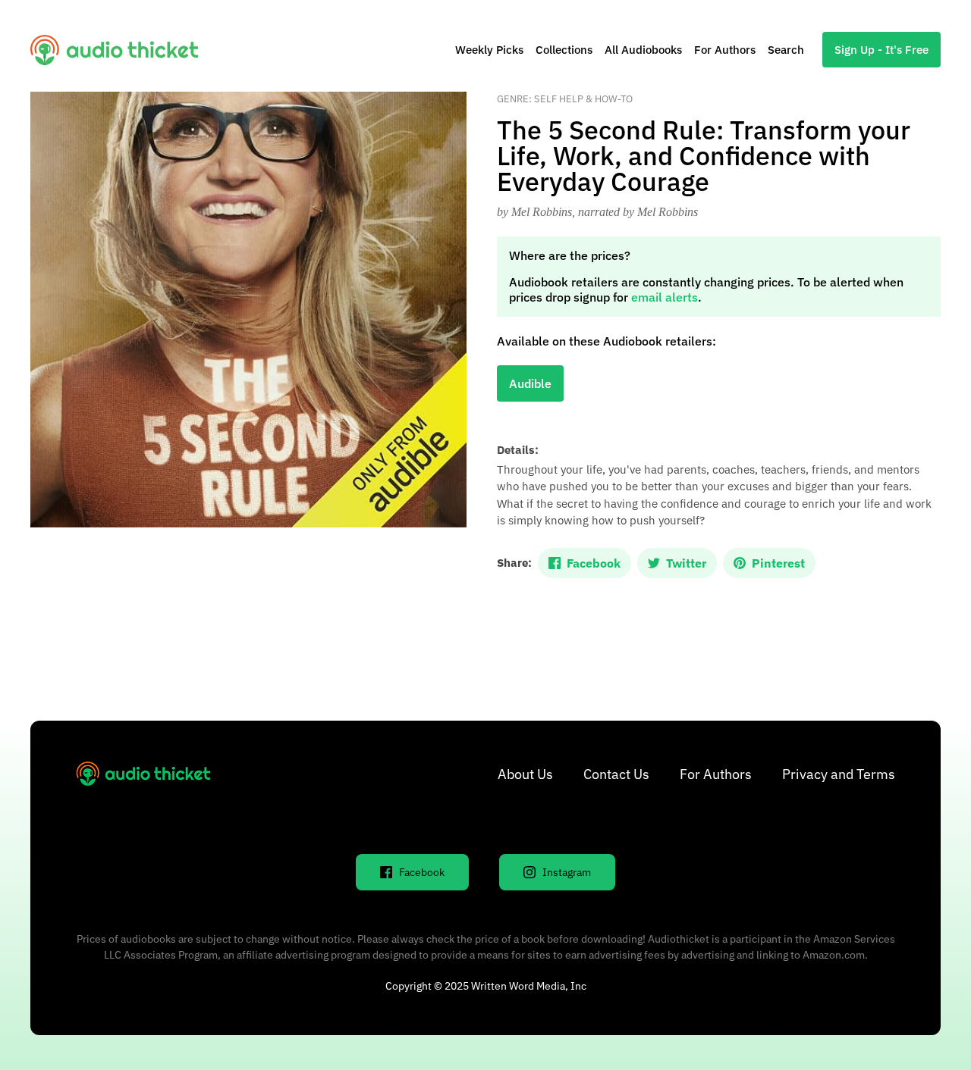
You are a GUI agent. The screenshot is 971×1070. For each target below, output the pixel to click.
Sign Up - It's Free (881, 49)
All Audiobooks (643, 49)
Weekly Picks (489, 49)
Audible (530, 383)
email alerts (664, 297)
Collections (564, 49)
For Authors (725, 49)
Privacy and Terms (838, 774)
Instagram (566, 872)
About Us (525, 774)
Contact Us (616, 774)
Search (786, 49)
